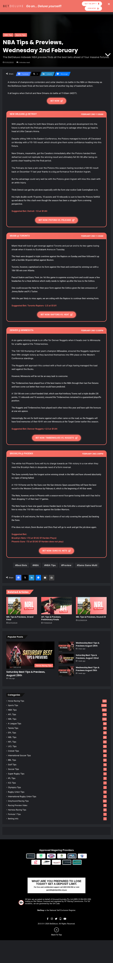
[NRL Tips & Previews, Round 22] (91, 605)
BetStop (40, 910)
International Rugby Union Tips (22, 796)
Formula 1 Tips (14, 814)
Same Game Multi (87, 565)
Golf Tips (12, 764)
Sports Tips (20, 35)
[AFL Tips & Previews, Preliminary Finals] (56, 605)
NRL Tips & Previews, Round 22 (91, 617)
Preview (67, 565)
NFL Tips (12, 742)
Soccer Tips (13, 769)
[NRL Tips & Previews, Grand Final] (21, 605)
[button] (108, 4)
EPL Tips (12, 732)
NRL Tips (12, 719)
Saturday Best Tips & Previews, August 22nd (87, 656)
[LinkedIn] (31, 577)
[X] (25, 577)
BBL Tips (12, 760)
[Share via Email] (45, 577)
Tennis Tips (13, 728)
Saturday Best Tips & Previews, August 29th (25, 673)
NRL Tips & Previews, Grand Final (19, 618)
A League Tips (14, 723)
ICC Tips (12, 783)
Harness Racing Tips (17, 810)
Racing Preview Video (17, 805)
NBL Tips (12, 737)
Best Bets (22, 565)
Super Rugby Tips (16, 773)
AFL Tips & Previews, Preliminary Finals (51, 618)
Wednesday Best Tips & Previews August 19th (87, 669)
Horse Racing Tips (16, 701)
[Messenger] (38, 577)
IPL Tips (11, 778)
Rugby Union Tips (16, 792)
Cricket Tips (13, 751)
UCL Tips (12, 746)
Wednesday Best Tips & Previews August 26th (87, 644)
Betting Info (13, 819)
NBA (36, 565)
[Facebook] (18, 577)
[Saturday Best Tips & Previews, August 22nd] (66, 659)
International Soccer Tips (19, 755)
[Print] (51, 577)
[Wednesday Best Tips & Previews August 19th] (66, 671)
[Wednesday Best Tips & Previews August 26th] (66, 646)
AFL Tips (12, 714)
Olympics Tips (14, 787)
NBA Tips (8, 35)
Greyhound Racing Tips (18, 801)
